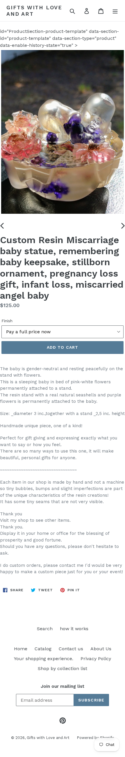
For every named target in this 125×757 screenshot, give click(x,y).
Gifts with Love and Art (34, 10)
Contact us (71, 648)
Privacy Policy (96, 658)
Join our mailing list (62, 686)
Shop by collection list (62, 668)
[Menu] (115, 11)
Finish (6, 320)
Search (45, 628)
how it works (74, 628)
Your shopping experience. (43, 658)
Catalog (43, 648)
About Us (100, 648)
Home (20, 648)
